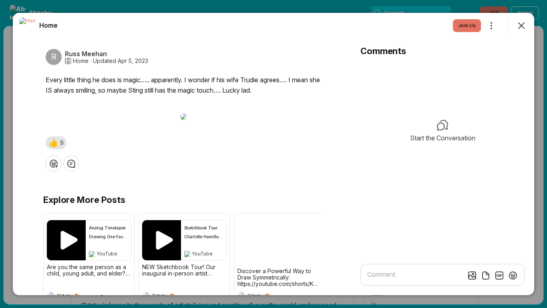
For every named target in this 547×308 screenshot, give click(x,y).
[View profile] (27, 26)
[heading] (48, 25)
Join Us (467, 25)
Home (80, 61)
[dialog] (273, 154)
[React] (53, 163)
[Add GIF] (499, 275)
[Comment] (71, 164)
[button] (56, 142)
